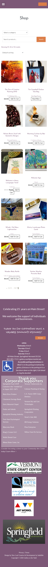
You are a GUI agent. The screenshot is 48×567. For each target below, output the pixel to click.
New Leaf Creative (18, 555)
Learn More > (11, 451)
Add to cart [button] (14, 99)
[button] (3, 4)
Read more (36, 99)
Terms (27, 552)
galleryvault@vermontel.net (30, 359)
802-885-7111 (12, 359)
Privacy (21, 552)
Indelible (40, 555)
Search (41, 39)
